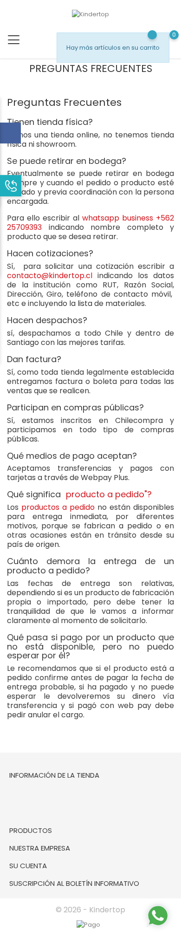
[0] (61, 79)
